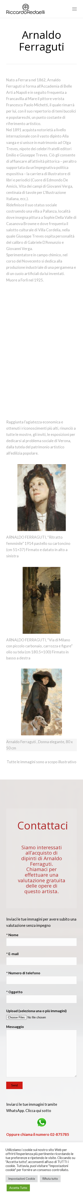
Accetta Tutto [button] (18, 1188)
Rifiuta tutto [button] (50, 1178)
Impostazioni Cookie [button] (21, 1178)
